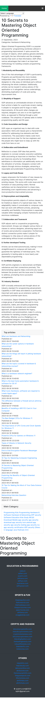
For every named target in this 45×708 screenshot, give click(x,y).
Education (15, 517)
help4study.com (22, 666)
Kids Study (24, 517)
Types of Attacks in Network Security (16, 443)
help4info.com (22, 663)
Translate (17, 16)
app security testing (18, 525)
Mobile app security (20, 520)
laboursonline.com (22, 668)
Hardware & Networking (21, 515)
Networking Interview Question (14, 495)
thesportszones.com (22, 607)
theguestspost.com (22, 675)
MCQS (31, 517)
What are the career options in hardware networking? (18, 345)
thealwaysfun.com (22, 600)
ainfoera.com (22, 612)
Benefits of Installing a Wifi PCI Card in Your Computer (19, 409)
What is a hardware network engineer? (17, 373)
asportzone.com (22, 610)
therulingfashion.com (22, 639)
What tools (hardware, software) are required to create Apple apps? (21, 392)
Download (8, 520)
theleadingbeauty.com (22, 641)
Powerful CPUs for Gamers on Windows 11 (18, 436)
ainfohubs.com (22, 680)
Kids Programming (22, 512)
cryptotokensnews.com (22, 634)
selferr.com (22, 573)
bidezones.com (23, 649)
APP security (36, 515)
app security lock (19, 522)
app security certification (14, 527)
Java (15, 530)
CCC (27, 530)
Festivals (21, 530)
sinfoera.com (22, 578)
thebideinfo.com (22, 646)
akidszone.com (22, 671)
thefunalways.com (22, 605)
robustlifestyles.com (23, 644)
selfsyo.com (22, 581)
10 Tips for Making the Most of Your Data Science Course (21, 486)
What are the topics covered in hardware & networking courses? (19, 365)
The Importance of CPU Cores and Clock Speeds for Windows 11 (21, 427)
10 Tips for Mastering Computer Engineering (19, 458)
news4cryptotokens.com (22, 632)
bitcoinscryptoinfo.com (22, 629)
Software (7, 517)
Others (37, 527)
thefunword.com (22, 602)
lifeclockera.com (22, 678)
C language (8, 530)
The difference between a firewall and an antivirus (21, 401)
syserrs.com (22, 576)
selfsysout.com (22, 586)
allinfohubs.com (22, 683)
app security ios (33, 525)
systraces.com (22, 583)
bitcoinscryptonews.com (22, 636)
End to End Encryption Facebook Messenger (19, 450)
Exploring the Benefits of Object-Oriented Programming (18, 476)
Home (4, 8)
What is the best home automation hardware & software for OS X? (20, 382)
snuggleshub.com (22, 615)
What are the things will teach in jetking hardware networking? (21, 355)
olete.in (22, 571)
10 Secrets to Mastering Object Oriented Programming (18, 466)
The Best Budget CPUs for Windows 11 (17, 418)
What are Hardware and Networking (16, 336)
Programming (9, 512)
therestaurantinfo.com (22, 673)
